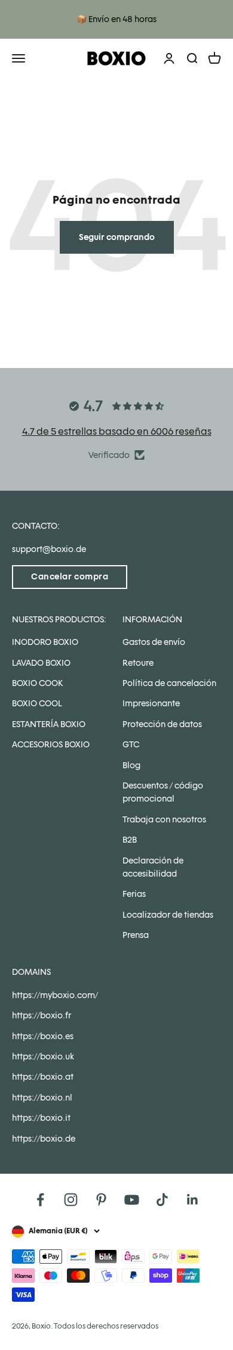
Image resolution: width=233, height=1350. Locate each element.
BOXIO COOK (37, 683)
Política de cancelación (169, 683)
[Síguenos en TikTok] (162, 1200)
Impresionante (151, 703)
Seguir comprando (117, 237)
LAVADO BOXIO (41, 663)
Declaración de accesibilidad (152, 867)
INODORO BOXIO (45, 642)
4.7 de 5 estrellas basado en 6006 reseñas (116, 431)
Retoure (138, 663)
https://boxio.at (42, 1076)
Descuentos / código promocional (162, 792)
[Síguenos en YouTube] (132, 1200)
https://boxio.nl (42, 1097)
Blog (131, 765)
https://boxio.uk (43, 1056)
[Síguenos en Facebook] (40, 1200)
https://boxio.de (43, 1138)
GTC (130, 744)
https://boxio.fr (41, 1015)
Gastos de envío (153, 642)
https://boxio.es (42, 1036)
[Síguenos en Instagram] (71, 1200)
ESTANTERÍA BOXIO (48, 724)
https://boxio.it (41, 1118)
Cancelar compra (69, 576)
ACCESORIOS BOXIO (51, 744)
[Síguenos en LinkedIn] (193, 1200)
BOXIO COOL (37, 703)
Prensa (135, 935)
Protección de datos (162, 724)
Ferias (134, 894)
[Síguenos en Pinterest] (101, 1200)
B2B (129, 839)
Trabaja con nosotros (164, 819)
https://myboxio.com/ (55, 995)
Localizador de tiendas (167, 914)
